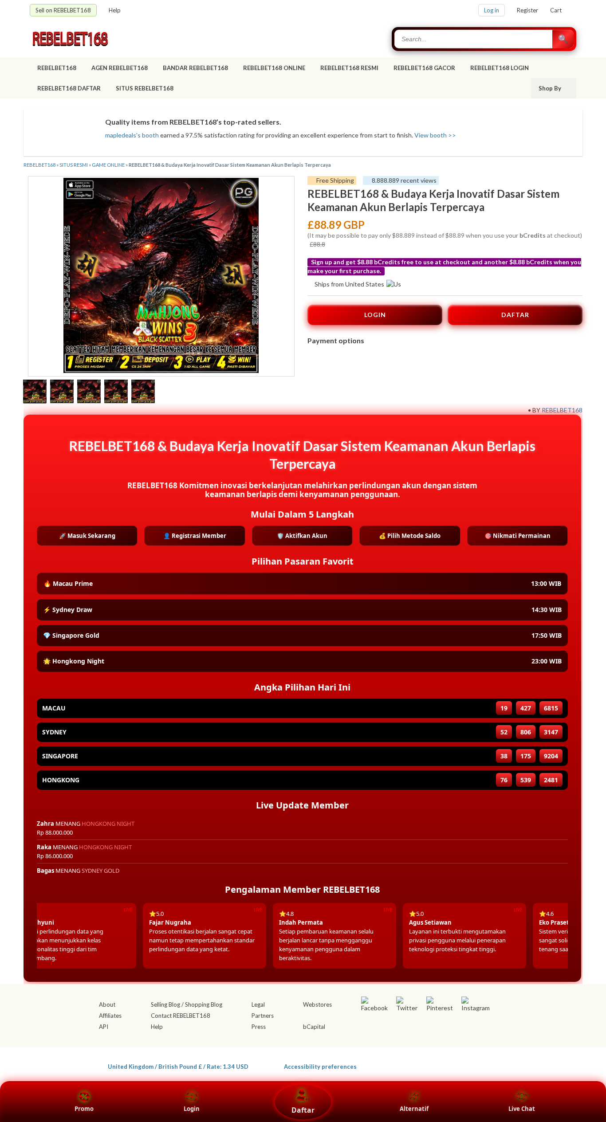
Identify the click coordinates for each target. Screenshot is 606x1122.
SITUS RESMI (73, 165)
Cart (556, 10)
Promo (84, 1109)
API (103, 1026)
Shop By (551, 88)
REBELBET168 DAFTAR (69, 88)
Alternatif (414, 1109)
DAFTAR (515, 314)
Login (192, 1109)
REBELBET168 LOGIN (499, 67)
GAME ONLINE (108, 165)
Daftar (303, 1110)
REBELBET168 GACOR (424, 67)
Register (527, 10)
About (107, 1004)
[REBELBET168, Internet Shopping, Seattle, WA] (447, 1064)
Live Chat (521, 1109)
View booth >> (435, 135)
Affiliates (110, 1015)
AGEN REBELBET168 (119, 67)
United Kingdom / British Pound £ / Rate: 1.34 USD (178, 1066)
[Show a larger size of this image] (35, 392)
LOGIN (375, 314)
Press (259, 1026)
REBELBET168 (56, 67)
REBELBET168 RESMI (349, 67)
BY (536, 410)
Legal (258, 1004)
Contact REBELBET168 (180, 1015)
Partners (263, 1015)
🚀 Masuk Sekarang (87, 536)
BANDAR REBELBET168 (195, 67)
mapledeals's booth (132, 135)
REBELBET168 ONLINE (274, 67)
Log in (491, 10)
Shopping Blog (203, 1004)
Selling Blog (165, 1004)
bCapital (314, 1026)
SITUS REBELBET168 (145, 88)
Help (115, 10)
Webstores (317, 1004)
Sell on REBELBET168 (63, 10)
